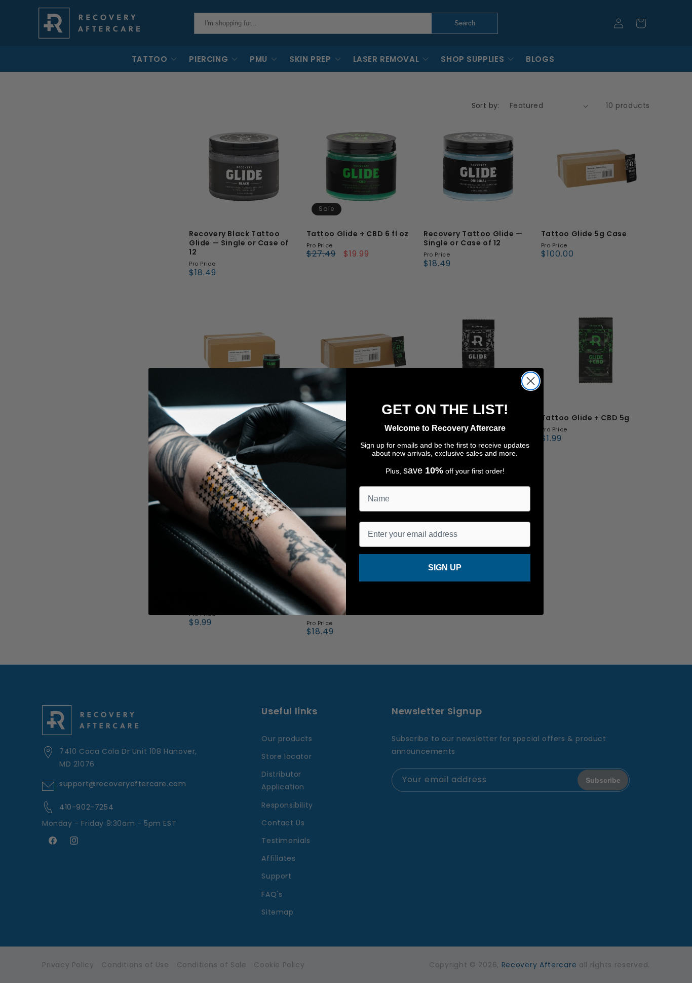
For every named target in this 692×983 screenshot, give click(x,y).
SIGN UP (445, 567)
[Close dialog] (531, 381)
